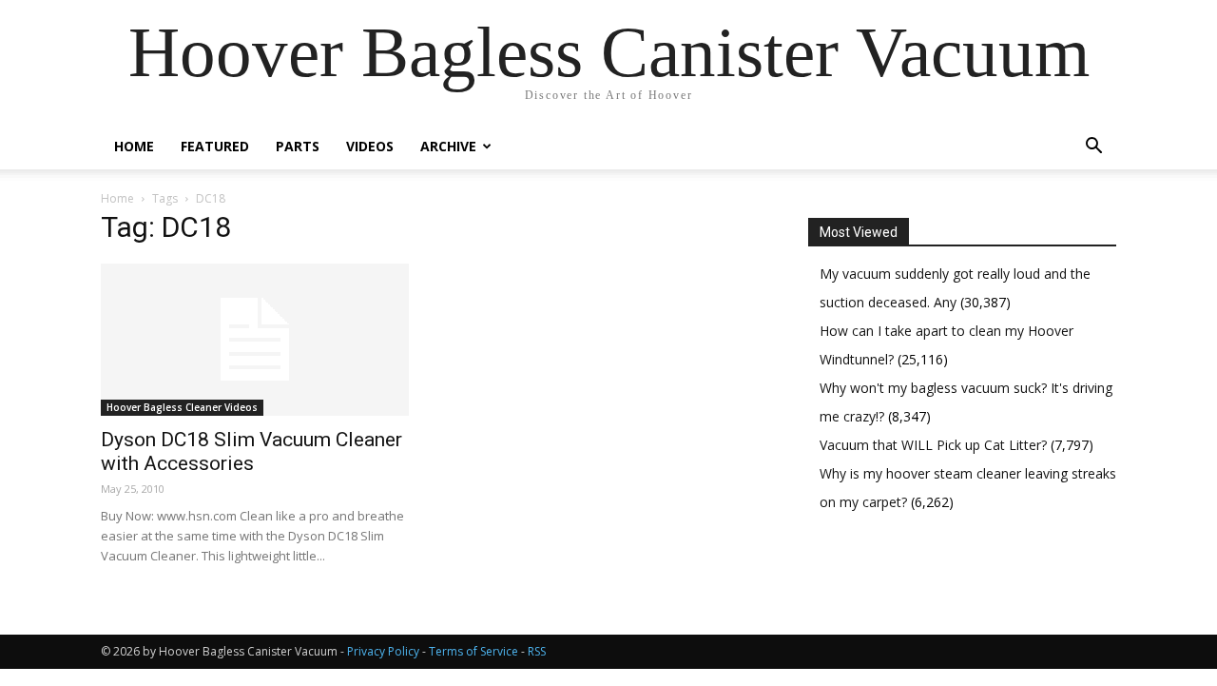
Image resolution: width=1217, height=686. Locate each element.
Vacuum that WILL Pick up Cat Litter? (935, 445)
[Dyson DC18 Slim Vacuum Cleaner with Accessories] (255, 340)
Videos (370, 146)
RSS (537, 651)
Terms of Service (473, 651)
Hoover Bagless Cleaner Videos (182, 407)
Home (134, 146)
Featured (215, 146)
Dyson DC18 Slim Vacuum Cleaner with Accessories (251, 451)
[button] (1093, 148)
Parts (297, 146)
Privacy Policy (383, 651)
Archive (448, 146)
